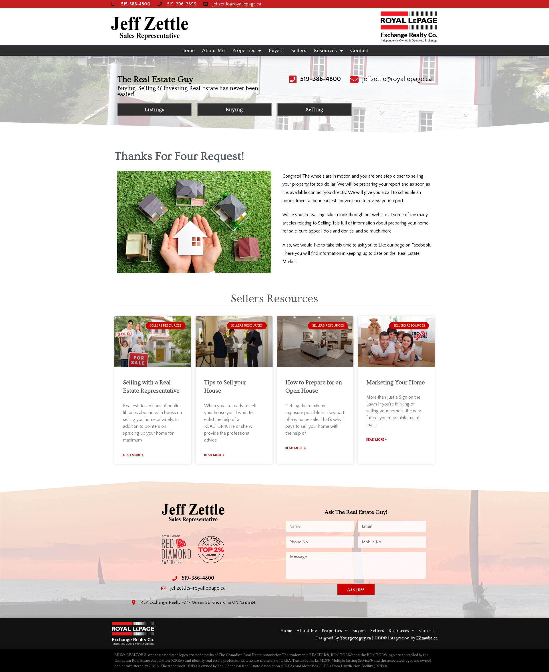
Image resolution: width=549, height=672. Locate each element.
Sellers (298, 50)
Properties (243, 50)
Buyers (276, 50)
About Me (213, 50)
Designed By (327, 638)
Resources (325, 50)
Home (188, 50)
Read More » (133, 455)
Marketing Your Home (395, 382)
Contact (359, 50)
